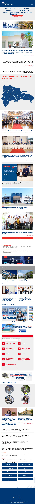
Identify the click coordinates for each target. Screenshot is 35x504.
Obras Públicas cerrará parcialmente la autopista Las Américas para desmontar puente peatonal (15, 436)
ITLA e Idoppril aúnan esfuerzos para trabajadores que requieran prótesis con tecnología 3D (15, 430)
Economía (5, 267)
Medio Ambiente (5, 154)
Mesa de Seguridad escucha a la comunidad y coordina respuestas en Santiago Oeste (16, 454)
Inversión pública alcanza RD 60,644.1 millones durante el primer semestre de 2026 (25, 281)
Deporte (26, 405)
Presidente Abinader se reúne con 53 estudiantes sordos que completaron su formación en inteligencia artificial (17, 131)
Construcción (25, 475)
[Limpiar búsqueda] (20, 340)
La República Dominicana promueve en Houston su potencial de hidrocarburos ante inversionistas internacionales (15, 442)
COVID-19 (9, 471)
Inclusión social (9, 475)
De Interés (17, 238)
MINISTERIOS (17, 495)
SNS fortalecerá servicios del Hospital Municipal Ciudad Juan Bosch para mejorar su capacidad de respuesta (17, 449)
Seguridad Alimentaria (26, 394)
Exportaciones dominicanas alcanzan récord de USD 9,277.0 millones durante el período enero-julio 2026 (9, 281)
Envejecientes (9, 468)
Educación (4, 129)
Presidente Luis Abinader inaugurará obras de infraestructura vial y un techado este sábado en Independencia (17, 52)
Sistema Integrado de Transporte (9, 480)
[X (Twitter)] (13, 497)
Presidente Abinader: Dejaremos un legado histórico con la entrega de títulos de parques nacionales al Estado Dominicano (17, 157)
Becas (25, 468)
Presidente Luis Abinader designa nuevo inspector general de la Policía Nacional (25, 420)
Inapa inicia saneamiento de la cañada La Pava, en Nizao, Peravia (17, 233)
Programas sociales (29, 65)
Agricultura (9, 464)
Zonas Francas (9, 405)
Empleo (26, 479)
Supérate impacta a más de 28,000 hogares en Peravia (20, 66)
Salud (9, 394)
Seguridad (4, 206)
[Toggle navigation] (32, 4)
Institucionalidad (5, 439)
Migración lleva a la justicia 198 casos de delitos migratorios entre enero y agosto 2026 (14, 208)
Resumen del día (5, 163)
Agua (25, 471)
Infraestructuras (17, 16)
